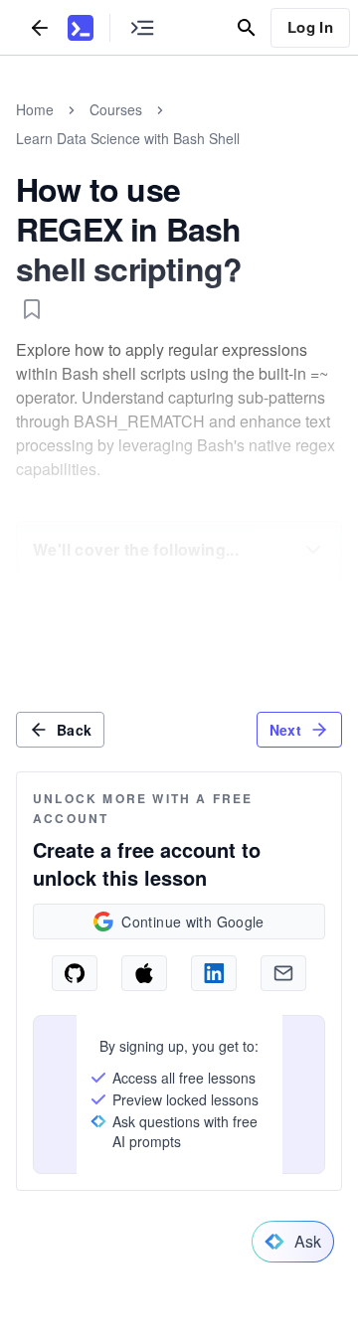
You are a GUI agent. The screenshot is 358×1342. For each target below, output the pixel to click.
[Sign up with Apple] (144, 973)
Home (35, 109)
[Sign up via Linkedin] (214, 973)
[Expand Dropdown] (313, 550)
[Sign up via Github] (74, 973)
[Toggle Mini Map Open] (142, 27)
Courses (116, 109)
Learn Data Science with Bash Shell (128, 138)
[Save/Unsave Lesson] (32, 309)
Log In (310, 27)
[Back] (40, 27)
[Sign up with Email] (283, 973)
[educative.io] (80, 28)
